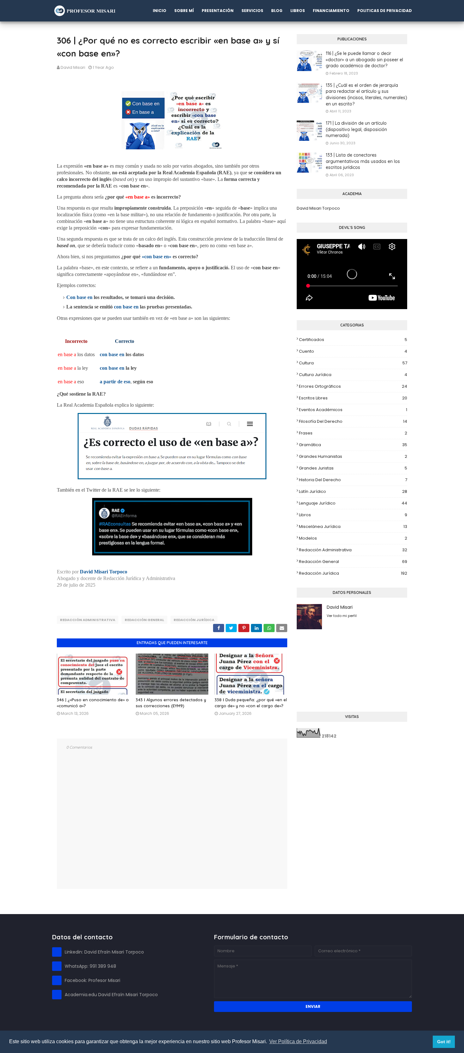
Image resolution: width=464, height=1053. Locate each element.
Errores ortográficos (353, 386)
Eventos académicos (353, 410)
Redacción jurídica (194, 619)
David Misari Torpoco (318, 208)
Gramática (353, 445)
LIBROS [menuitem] (297, 10)
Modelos (353, 538)
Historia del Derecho (353, 480)
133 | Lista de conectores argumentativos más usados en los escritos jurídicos (363, 161)
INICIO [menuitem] (159, 10)
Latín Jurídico (353, 491)
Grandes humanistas (353, 456)
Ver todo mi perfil (342, 615)
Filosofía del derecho (353, 421)
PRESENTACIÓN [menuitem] (218, 10)
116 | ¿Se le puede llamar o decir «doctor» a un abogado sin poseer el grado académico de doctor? (364, 60)
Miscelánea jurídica (353, 526)
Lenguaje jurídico (353, 503)
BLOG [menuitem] (277, 10)
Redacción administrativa (87, 619)
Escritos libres (353, 398)
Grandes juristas (353, 468)
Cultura (353, 363)
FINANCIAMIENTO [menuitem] (331, 10)
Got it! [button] (444, 1041)
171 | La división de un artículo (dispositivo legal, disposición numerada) (356, 129)
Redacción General (144, 619)
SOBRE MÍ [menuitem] (184, 10)
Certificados (353, 340)
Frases (353, 433)
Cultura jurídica (353, 375)
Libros (353, 515)
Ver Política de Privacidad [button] (298, 1041)
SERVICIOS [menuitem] (252, 10)
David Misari (73, 67)
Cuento (353, 351)
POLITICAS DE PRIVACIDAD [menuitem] (384, 10)
